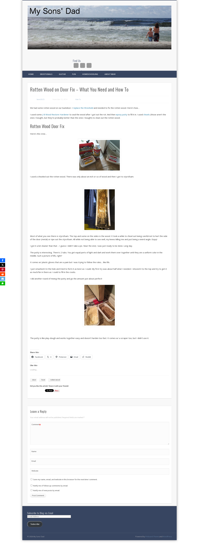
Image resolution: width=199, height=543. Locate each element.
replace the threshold (83, 108)
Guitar (62, 74)
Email (34, 461)
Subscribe (34, 524)
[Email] (2, 279)
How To (78, 99)
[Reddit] (2, 274)
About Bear (110, 74)
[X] (2, 265)
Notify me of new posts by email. (46, 490)
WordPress (167, 536)
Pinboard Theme (152, 536)
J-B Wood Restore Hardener (55, 114)
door (34, 380)
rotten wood (55, 380)
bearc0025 (41, 99)
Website (35, 471)
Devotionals (46, 74)
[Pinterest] (2, 270)
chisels (146, 114)
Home (31, 74)
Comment (36, 425)
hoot (43, 380)
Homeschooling (90, 74)
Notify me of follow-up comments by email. (50, 485)
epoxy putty (121, 114)
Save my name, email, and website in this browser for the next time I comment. (65, 479)
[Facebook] (2, 260)
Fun (74, 74)
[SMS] (2, 283)
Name (34, 451)
